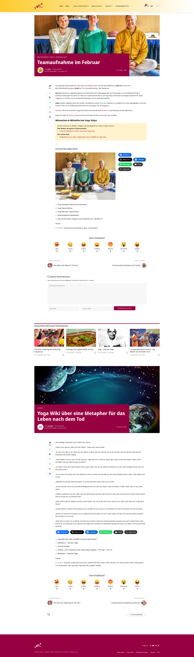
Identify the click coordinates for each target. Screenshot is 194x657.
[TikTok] (158, 645)
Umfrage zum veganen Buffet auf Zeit (79, 349)
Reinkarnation (139, 563)
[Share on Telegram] (49, 107)
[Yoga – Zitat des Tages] (113, 338)
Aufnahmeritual (68, 228)
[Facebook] (151, 645)
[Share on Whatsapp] (49, 102)
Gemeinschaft (61, 57)
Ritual (85, 228)
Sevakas (105, 110)
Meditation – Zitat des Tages (68, 543)
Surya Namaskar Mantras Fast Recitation (72, 204)
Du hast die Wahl (64, 546)
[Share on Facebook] (49, 92)
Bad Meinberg (43, 57)
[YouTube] (153, 645)
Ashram (111, 126)
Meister (71, 115)
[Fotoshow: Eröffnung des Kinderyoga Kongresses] (49, 338)
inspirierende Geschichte (79, 563)
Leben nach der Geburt (126, 563)
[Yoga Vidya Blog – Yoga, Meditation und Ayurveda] (37, 645)
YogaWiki (50, 426)
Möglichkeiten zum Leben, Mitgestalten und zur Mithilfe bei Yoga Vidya (83, 137)
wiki (69, 565)
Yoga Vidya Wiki (83, 565)
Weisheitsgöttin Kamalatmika (68, 215)
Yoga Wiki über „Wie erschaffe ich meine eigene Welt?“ (77, 539)
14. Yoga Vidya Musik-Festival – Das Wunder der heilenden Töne (142, 350)
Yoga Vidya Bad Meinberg (85, 86)
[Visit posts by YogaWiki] (40, 427)
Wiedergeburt (63, 565)
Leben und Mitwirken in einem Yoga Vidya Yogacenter (77, 131)
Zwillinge (98, 565)
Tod (56, 565)
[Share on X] (49, 97)
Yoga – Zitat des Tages (106, 349)
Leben (103, 563)
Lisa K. (49, 69)
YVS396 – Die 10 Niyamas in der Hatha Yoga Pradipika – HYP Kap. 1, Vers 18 (85, 550)
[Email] (49, 112)
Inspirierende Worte (94, 563)
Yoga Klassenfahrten (65, 208)
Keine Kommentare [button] (137, 614)
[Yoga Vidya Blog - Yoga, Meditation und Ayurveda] (38, 6)
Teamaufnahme (93, 228)
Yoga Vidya (74, 565)
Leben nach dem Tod (112, 563)
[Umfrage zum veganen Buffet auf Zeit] (81, 338)
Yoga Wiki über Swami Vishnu (68, 212)
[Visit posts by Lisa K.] (40, 70)
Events (52, 57)
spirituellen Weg (105, 115)
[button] (148, 6)
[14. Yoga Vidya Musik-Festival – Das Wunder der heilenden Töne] (145, 338)
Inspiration (67, 563)
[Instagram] (156, 645)
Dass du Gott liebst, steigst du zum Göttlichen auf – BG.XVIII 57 (80, 219)
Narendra (58, 110)
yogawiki (92, 565)
